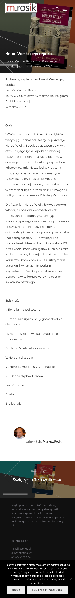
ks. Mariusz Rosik (22, 61)
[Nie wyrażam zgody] (70, 579)
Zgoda (16, 590)
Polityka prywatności (48, 590)
